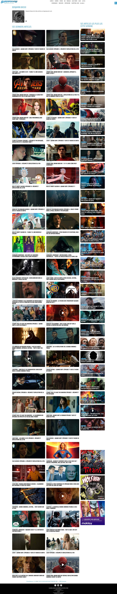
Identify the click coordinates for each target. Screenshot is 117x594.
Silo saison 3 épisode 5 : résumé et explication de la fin (62, 49)
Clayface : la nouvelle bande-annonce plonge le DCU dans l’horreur (61, 508)
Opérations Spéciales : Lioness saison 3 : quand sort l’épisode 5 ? (92, 159)
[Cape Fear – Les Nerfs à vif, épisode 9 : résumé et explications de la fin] (28, 427)
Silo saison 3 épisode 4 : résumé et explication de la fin (28, 461)
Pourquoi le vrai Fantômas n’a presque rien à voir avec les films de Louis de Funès (62, 485)
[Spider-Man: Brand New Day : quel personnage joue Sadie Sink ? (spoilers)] (28, 107)
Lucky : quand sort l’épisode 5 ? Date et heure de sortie (62, 141)
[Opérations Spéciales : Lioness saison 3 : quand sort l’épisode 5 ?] (92, 156)
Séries (61, 1)
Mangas (69, 1)
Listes (83, 1)
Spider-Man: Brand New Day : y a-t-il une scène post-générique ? (61, 164)
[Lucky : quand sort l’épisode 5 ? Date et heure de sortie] (62, 129)
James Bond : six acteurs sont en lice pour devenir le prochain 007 (92, 361)
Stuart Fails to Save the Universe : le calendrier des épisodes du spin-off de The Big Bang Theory (27, 416)
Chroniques (54, 3)
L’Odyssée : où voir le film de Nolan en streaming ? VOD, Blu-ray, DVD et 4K (91, 133)
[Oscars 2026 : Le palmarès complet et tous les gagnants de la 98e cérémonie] (92, 344)
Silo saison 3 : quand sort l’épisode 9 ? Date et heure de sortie (91, 200)
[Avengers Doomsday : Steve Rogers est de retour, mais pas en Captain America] (62, 221)
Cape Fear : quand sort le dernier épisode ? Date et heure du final (61, 416)
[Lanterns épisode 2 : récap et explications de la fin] (92, 88)
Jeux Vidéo (74, 1)
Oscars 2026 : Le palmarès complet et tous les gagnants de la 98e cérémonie (92, 347)
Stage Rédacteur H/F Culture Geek (58, 592)
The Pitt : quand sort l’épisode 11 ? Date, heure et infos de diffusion (92, 307)
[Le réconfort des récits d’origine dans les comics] (92, 370)
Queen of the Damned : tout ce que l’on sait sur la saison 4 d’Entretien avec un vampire (61, 324)
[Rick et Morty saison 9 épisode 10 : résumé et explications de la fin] (28, 175)
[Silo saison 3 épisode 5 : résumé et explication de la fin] (62, 38)
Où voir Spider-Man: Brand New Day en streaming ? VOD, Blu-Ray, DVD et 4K (91, 119)
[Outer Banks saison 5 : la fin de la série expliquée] (92, 290)
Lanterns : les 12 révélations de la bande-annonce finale (61, 347)
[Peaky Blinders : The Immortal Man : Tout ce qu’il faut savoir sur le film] (92, 411)
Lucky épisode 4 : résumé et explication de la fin (26, 163)
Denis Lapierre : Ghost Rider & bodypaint (92, 227)
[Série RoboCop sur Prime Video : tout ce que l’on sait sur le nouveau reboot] (62, 519)
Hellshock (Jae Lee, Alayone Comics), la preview (91, 321)
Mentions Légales (58, 589)
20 (43, 581)
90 (54, 581)
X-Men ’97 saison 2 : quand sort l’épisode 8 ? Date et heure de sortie (61, 118)
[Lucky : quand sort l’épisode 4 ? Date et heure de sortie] (28, 542)
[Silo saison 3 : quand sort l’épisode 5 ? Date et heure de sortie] (62, 427)
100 (56, 581)
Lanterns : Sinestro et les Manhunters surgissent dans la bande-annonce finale (27, 370)
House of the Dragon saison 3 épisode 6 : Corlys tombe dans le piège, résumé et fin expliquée (62, 210)
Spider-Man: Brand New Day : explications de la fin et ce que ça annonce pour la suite (62, 95)
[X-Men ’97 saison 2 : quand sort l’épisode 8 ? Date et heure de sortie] (62, 107)
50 (48, 581)
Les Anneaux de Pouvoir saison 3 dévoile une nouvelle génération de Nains (92, 79)
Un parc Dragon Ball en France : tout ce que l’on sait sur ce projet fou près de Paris (91, 266)
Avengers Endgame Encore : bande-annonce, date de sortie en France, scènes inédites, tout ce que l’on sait (92, 38)
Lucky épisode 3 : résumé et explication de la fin (60, 553)
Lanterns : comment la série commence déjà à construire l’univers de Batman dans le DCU (91, 145)
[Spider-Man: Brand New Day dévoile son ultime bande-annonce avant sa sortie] (62, 564)
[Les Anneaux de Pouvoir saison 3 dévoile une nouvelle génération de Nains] (92, 75)
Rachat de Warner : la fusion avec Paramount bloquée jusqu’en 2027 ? (62, 302)
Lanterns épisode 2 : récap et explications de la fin (92, 92)
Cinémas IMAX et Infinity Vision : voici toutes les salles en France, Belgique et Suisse (92, 212)
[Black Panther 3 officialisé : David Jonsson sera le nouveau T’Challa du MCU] (28, 267)
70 (51, 581)
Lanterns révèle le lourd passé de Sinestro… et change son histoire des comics (91, 185)
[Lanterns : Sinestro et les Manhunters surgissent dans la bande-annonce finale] (28, 358)
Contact (58, 591)
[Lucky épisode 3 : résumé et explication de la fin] (62, 542)
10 (41, 581)
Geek (79, 1)
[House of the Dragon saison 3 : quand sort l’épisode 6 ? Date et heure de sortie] (28, 198)
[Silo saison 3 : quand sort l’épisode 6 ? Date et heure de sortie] (28, 38)
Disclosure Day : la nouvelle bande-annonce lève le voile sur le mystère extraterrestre (91, 333)
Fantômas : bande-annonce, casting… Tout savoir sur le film (28, 508)
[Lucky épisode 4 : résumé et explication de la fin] (28, 152)
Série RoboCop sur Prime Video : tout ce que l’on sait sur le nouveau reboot (61, 530)
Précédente (29, 581)
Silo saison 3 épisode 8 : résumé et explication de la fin (90, 65)
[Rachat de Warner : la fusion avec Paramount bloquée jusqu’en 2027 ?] (62, 290)
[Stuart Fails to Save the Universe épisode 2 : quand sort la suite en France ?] (28, 313)
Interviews (67, 3)
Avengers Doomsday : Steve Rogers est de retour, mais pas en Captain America (62, 233)
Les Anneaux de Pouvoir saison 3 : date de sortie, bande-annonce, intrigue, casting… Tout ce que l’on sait (27, 348)
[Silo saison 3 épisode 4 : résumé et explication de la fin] (28, 450)
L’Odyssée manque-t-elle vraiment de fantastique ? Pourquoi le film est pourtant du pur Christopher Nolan (27, 302)
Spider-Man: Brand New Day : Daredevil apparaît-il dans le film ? (61, 73)
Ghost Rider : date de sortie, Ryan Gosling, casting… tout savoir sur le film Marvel (61, 279)
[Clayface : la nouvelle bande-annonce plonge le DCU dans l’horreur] (62, 496)
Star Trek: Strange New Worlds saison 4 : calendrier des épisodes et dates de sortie (27, 485)
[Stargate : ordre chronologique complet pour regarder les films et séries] (92, 236)
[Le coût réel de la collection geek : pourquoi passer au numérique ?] (92, 384)
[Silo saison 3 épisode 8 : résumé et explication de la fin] (92, 62)
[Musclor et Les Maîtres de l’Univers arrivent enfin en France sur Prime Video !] (28, 564)
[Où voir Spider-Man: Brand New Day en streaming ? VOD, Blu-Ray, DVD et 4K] (92, 115)
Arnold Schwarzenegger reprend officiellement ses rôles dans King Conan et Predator (92, 279)
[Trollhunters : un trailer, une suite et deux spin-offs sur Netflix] (92, 397)
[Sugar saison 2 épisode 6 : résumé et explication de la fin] (28, 381)
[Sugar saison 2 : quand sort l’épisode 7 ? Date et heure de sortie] (62, 358)
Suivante (63, 581)
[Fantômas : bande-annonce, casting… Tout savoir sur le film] (28, 496)
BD (65, 1)
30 (45, 581)
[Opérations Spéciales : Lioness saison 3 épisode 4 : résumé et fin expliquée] (92, 102)
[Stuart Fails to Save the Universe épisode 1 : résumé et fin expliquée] (62, 381)
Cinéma (56, 1)
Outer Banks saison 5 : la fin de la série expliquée (91, 294)
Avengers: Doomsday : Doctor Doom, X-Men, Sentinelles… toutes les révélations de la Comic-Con (61, 256)
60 (49, 581)
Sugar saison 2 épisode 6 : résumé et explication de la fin (28, 393)
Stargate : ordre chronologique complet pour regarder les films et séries (92, 240)
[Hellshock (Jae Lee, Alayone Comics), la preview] (92, 317)
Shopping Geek (75, 3)
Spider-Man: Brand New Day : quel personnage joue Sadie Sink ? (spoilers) (27, 118)
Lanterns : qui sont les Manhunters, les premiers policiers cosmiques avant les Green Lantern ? (91, 51)
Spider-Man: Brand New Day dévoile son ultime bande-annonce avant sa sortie (62, 576)
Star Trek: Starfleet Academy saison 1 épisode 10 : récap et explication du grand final (92, 252)
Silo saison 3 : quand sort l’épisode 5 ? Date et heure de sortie (62, 439)
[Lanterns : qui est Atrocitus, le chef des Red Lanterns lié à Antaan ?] (92, 169)
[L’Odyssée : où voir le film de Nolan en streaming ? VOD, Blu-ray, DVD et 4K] (92, 129)
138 (60, 581)
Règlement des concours (58, 593)
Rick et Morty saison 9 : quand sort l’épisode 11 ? (60, 186)
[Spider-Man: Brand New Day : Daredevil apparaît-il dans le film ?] (62, 61)
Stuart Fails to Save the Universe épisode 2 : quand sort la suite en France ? (27, 324)
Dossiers (61, 3)
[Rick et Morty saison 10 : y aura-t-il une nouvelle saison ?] (28, 221)
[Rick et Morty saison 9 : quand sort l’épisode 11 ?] (62, 175)
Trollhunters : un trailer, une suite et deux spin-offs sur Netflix (91, 401)
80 (53, 581)
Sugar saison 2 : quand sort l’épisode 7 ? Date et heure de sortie (62, 370)
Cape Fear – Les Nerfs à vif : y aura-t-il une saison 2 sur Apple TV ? (27, 73)
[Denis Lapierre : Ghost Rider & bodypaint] (92, 223)
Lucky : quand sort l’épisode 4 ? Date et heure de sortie (28, 553)
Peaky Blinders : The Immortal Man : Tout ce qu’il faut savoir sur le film (92, 415)
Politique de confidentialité (58, 590)
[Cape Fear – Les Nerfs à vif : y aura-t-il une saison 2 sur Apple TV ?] (28, 61)
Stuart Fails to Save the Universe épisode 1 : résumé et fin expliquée (62, 393)
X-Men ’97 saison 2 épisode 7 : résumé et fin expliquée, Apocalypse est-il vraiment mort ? (27, 141)
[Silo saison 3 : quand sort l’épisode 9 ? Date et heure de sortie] (92, 196)
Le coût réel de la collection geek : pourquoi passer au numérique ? (90, 388)
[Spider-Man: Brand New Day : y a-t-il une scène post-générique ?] (62, 152)
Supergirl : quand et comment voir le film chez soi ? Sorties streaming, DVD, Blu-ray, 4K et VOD (61, 462)
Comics (52, 1)
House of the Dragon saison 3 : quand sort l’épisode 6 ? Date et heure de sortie (28, 210)
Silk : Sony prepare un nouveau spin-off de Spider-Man (92, 428)
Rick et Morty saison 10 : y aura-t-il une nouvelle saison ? (26, 233)
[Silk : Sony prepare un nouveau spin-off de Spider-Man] (92, 424)
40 (46, 581)
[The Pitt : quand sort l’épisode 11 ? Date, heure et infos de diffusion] (92, 303)
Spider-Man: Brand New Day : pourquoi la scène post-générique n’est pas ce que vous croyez (27, 95)
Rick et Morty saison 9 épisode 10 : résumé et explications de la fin (25, 187)
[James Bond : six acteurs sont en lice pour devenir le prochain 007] (92, 357)
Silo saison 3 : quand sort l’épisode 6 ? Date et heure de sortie (28, 50)
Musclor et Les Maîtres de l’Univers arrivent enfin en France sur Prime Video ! (28, 576)
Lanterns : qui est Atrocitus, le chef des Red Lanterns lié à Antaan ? (91, 173)
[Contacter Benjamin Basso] (26, 21)
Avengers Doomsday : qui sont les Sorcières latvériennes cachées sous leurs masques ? (25, 256)
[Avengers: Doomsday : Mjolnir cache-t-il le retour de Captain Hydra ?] (28, 519)
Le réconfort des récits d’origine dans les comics (92, 374)
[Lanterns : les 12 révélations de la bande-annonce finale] (62, 336)
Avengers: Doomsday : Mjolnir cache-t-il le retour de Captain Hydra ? (28, 530)
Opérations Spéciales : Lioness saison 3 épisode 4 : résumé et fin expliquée (91, 106)
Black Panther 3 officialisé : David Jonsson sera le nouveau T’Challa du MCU (27, 279)
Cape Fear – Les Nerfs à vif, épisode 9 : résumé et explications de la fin (26, 439)
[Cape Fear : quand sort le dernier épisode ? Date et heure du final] (62, 404)
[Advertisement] (92, 12)
